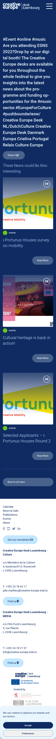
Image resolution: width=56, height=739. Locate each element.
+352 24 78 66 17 (16, 586)
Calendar (8, 506)
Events (7, 518)
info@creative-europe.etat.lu (20, 652)
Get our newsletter (19, 539)
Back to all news (16, 482)
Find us (12, 662)
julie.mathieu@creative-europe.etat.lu (25, 590)
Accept (28, 725)
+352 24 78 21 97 (16, 648)
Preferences (28, 733)
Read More (42, 260)
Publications (10, 514)
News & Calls (10, 510)
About (6, 522)
